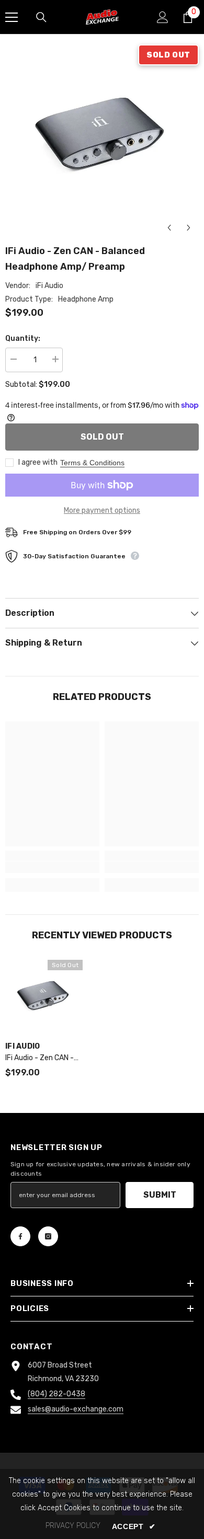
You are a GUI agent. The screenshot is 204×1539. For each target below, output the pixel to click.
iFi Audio (49, 285)
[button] (169, 228)
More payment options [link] (102, 510)
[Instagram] (48, 1236)
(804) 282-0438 (56, 1393)
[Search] (41, 17)
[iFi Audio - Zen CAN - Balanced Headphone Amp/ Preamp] (44, 998)
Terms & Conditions (92, 462)
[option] (102, 141)
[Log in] (162, 17)
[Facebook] (20, 1236)
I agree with (38, 462)
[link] (52, 867)
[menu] (11, 17)
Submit (159, 1195)
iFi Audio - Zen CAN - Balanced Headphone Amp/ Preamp (40, 1058)
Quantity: (22, 338)
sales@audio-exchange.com (75, 1409)
